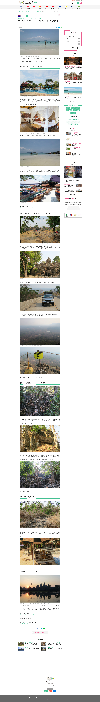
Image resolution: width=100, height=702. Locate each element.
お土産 (69, 119)
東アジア (73, 0)
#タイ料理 (69, 206)
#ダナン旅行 (67, 204)
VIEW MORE (72, 101)
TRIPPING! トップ (20, 11)
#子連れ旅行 (77, 209)
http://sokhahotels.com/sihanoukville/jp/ (27, 207)
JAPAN (54, 691)
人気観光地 (77, 121)
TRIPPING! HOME (78, 0)
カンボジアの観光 (38, 11)
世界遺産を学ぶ (70, 121)
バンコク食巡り (77, 110)
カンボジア (33, 11)
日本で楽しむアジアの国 (73, 124)
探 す (73, 47)
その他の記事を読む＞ (24, 623)
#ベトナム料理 (79, 204)
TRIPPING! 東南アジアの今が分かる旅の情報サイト (25, 2)
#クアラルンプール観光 (70, 209)
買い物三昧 (73, 112)
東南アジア (35, 2)
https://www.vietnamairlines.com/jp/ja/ (27, 614)
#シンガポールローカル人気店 (76, 202)
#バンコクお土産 (68, 202)
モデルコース (75, 119)
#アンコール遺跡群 (75, 206)
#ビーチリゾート (72, 204)
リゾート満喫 (69, 110)
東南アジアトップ (27, 11)
